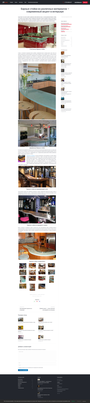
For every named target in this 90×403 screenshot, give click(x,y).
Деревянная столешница (30, 155)
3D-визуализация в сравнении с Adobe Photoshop (44, 395)
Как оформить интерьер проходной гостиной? (45, 330)
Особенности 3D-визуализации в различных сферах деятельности (66, 101)
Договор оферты (59, 391)
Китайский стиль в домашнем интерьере (24, 339)
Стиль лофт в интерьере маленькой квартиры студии (26, 322)
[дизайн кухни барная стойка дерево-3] (22, 272)
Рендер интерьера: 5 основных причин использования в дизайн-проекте (66, 83)
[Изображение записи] (20, 319)
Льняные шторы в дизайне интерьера (44, 339)
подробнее (84, 401)
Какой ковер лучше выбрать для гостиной (45, 322)
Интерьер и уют (34, 294)
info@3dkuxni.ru (78, 2)
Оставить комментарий (41, 294)
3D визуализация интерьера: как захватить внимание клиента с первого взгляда (66, 64)
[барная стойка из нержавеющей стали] (41, 286)
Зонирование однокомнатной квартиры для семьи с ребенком (26, 331)
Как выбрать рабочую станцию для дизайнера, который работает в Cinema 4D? (66, 74)
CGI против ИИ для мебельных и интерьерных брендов (66, 56)
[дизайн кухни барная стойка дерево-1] (41, 272)
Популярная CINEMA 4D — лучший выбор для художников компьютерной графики (44, 382)
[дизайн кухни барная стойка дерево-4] (32, 278)
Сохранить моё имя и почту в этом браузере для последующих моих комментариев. (31, 367)
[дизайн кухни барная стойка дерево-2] (32, 272)
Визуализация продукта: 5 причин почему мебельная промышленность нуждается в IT (66, 92)
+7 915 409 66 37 (59, 383)
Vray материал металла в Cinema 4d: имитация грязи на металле (66, 110)
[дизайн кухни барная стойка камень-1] (41, 266)
